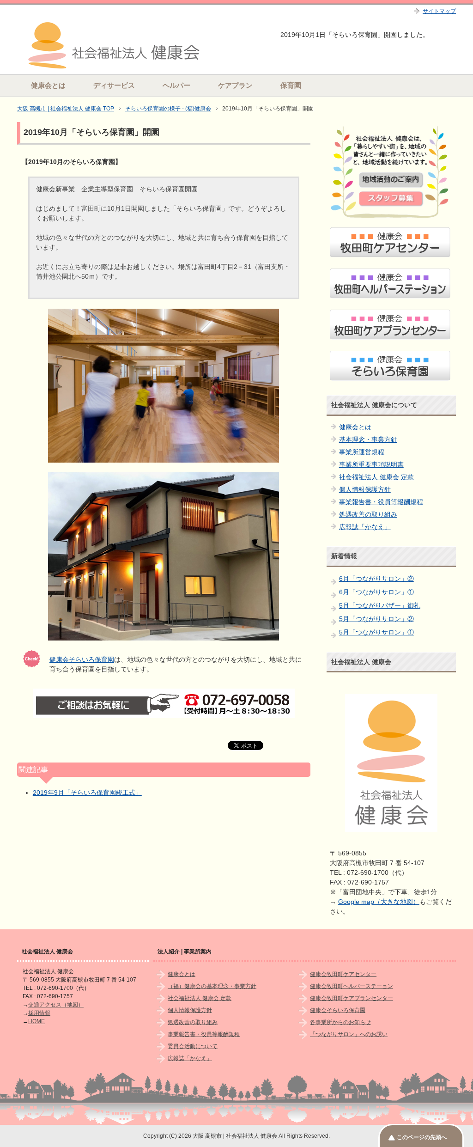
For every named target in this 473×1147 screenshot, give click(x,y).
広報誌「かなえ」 (365, 527)
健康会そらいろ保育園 (81, 659)
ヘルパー (176, 85)
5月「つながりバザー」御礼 (379, 605)
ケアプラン (235, 85)
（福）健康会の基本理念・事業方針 (212, 986)
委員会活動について (193, 1046)
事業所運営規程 (361, 452)
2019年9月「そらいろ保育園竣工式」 (87, 792)
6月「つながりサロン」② (376, 578)
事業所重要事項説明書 (371, 464)
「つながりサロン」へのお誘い (349, 1034)
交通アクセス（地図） (56, 1004)
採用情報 (39, 1013)
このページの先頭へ (422, 1137)
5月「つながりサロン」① (376, 632)
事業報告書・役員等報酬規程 (381, 502)
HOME (36, 1021)
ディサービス (114, 85)
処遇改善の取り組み (368, 514)
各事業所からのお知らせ (340, 1022)
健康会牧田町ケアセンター (343, 974)
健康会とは (48, 85)
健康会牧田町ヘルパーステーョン (351, 986)
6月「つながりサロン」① (376, 592)
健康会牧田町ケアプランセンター (351, 998)
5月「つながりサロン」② (376, 618)
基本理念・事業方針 (368, 439)
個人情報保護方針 (365, 489)
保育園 (290, 85)
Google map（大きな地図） (378, 901)
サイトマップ (439, 11)
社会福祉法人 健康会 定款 (376, 477)
